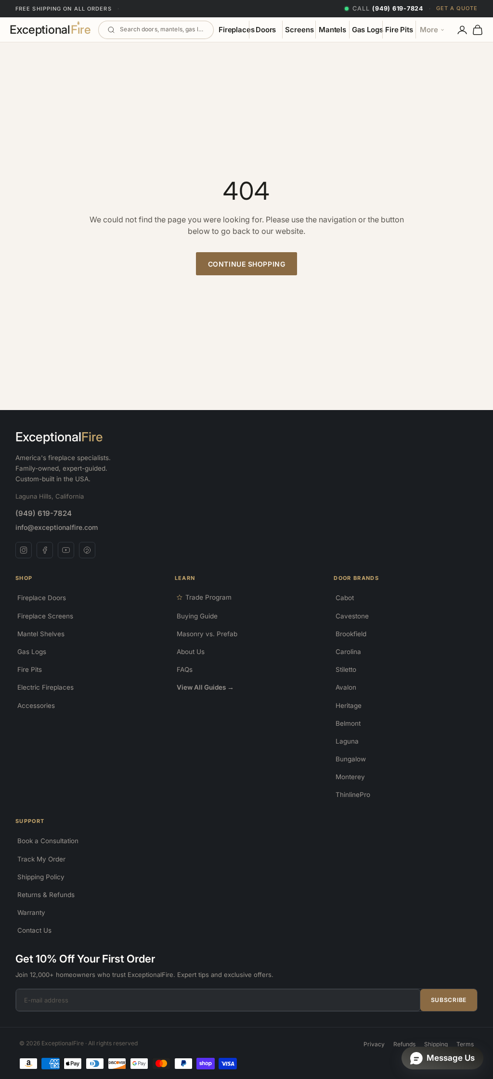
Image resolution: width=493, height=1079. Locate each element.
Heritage (349, 705)
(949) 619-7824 (43, 513)
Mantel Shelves (41, 634)
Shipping (436, 1044)
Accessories (36, 705)
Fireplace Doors (41, 598)
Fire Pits (399, 29)
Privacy (374, 1044)
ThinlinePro (353, 794)
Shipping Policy (41, 877)
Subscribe (449, 999)
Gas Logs (367, 29)
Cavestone (352, 616)
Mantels (332, 29)
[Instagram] (23, 550)
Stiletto (346, 669)
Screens (299, 29)
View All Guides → (205, 687)
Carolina (348, 651)
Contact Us (34, 930)
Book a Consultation (47, 841)
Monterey (350, 777)
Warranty (31, 912)
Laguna (347, 741)
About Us (191, 651)
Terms (465, 1044)
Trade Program (208, 597)
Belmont (348, 723)
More (429, 29)
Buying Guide (197, 616)
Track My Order (41, 859)
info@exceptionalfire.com (56, 527)
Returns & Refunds (46, 895)
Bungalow (351, 759)
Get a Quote (457, 8)
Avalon (346, 687)
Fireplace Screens (45, 616)
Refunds (404, 1044)
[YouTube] (66, 550)
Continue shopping (246, 264)
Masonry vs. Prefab (207, 634)
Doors (266, 29)
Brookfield (351, 634)
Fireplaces (237, 29)
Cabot (345, 598)
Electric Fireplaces (45, 687)
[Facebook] (45, 550)
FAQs (185, 669)
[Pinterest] (87, 550)
